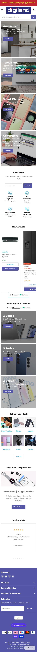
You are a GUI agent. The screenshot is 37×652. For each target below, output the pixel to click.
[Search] (33, 17)
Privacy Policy (12, 644)
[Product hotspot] (23, 479)
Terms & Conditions (23, 644)
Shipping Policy (25, 642)
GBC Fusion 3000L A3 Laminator (9, 255)
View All (18, 456)
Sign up (28, 186)
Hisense (26, 278)
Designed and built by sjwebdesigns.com (18, 648)
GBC (3, 258)
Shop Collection (18, 507)
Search (7, 642)
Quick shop (10, 264)
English (17, 618)
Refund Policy (15, 642)
